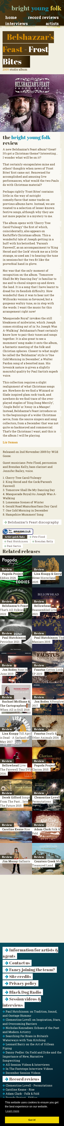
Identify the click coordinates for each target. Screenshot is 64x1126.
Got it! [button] (32, 1120)
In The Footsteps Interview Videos (29, 1068)
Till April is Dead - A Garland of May (16, 737)
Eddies (11, 576)
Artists (52, 23)
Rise (16, 829)
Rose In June (13, 671)
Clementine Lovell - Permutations (28, 1085)
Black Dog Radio (25, 992)
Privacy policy (23, 983)
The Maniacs (48, 639)
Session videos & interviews (22, 1002)
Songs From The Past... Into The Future (15, 801)
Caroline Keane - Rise (19, 1089)
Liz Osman (10, 442)
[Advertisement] (32, 911)
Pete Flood (38, 536)
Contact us (19, 963)
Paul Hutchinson (17, 541)
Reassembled (44, 610)
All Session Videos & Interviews (27, 1064)
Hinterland (47, 578)
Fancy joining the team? (32, 969)
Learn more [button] (12, 1111)
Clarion (43, 767)
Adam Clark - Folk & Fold (22, 1093)
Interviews (16, 23)
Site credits (20, 976)
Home (11, 17)
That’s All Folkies (14, 610)
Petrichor (13, 639)
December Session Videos (22, 1073)
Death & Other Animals (45, 735)
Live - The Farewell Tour (16, 769)
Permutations (46, 799)
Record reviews (43, 17)
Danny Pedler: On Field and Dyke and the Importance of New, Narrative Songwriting (32, 1056)
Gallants (16, 861)
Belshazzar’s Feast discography (33, 522)
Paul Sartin (13, 546)
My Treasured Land (46, 863)
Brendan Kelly (43, 541)
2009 (6, 69)
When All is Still (15, 705)
